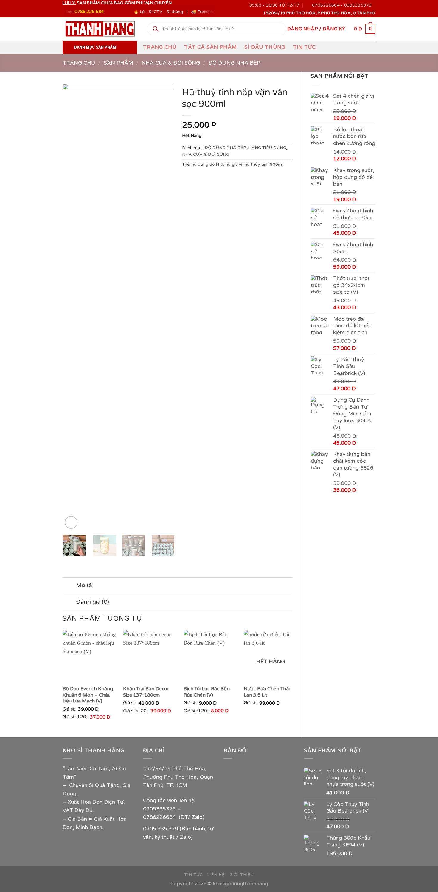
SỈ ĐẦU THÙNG (264, 47)
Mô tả (84, 585)
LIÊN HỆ (216, 874)
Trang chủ (159, 47)
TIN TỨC (304, 47)
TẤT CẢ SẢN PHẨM (210, 47)
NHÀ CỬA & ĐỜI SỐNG (171, 63)
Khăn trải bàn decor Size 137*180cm (146, 692)
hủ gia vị (234, 164)
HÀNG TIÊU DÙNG (267, 147)
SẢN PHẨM (118, 63)
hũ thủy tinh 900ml (264, 164)
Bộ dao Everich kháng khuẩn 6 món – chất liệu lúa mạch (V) (88, 695)
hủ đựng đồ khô (207, 164)
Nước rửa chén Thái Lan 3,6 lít (267, 692)
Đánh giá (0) (92, 601)
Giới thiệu (241, 874)
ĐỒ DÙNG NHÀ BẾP (234, 63)
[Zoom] (71, 522)
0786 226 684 (74, 11)
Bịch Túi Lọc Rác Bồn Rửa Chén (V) (207, 692)
